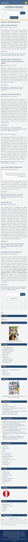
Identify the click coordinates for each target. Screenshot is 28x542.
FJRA (4, 511)
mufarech (3, 246)
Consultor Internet (6, 473)
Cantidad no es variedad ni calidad (10, 427)
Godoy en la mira (6, 202)
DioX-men (5, 509)
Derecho (12, 127)
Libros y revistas (6, 374)
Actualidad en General (7, 351)
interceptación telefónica (6, 129)
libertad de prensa (21, 53)
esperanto (21, 194)
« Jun (2, 312)
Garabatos (5, 357)
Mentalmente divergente (8, 456)
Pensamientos (14, 194)
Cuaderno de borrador (7, 475)
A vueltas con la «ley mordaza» (11, 94)
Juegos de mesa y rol (7, 359)
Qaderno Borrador (6, 462)
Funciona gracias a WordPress (8, 539)
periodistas (14, 196)
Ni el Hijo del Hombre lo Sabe (9, 459)
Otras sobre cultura (7, 360)
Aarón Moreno (6, 421)
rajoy (5, 55)
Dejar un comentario (14, 130)
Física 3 (4, 449)
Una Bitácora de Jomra (14, 7)
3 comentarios (13, 289)
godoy (18, 243)
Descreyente (5, 476)
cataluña (15, 53)
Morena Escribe (6, 458)
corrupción (7, 288)
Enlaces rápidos (5, 2)
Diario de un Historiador (8, 478)
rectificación (16, 246)
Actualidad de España (7, 53)
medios (14, 88)
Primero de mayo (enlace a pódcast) (10, 414)
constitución (15, 87)
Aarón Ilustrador (6, 504)
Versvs (4, 483)
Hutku (4, 451)
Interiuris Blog (5, 481)
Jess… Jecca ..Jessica (7, 453)
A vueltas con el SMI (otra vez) (9, 406)
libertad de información (16, 129)
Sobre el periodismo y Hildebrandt (11, 167)
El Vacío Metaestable (7, 480)
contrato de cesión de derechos (10, 524)
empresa (2, 88)
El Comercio (20, 87)
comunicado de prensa (7, 111)
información (17, 288)
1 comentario (21, 55)
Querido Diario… (6, 464)
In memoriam (5, 404)
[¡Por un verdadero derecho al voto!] (6, 497)
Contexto (5, 507)
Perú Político (5, 461)
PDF (2, 110)
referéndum (13, 55)
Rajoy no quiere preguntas (9, 25)
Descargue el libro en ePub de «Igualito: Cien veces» (13, 396)
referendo (9, 55)
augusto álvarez (23, 287)
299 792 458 (5, 446)
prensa (2, 55)
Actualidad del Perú (7, 87)
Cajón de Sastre (6, 352)
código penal (19, 127)
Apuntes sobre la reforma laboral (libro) (11, 369)
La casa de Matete (6, 454)
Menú (15, 17)
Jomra (16, 27)
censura (14, 161)
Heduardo (14, 268)
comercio (3, 288)
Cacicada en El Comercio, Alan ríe (11, 252)
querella (12, 246)
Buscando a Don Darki (7, 506)
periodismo (9, 196)
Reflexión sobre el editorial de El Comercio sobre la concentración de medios (12, 61)
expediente (24, 108)
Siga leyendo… (4, 51)
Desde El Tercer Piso (9, 235)
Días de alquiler (6, 448)
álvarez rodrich (16, 287)
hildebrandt (3, 195)
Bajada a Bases (6, 472)
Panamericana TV (7, 137)
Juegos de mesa (6, 373)
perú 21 (5, 289)
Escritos (4, 355)
